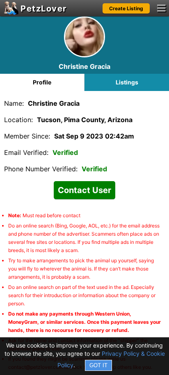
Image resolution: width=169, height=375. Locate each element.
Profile (42, 82)
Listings (127, 82)
